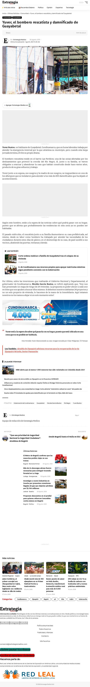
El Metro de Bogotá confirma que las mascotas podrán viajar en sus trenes (37, 458)
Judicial (25, 491)
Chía (62, 599)
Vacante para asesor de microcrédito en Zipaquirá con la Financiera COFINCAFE (31, 379)
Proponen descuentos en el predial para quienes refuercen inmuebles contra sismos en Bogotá (37, 498)
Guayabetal (17, 17)
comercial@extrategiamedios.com (13, 644)
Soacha (31, 491)
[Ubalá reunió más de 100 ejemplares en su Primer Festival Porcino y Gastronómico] (34, 568)
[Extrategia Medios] (10, 2)
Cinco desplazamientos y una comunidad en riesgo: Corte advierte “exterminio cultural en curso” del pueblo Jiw (43, 389)
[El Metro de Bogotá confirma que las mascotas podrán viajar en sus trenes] (61, 458)
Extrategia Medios (19, 40)
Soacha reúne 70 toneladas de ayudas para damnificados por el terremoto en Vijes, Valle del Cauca (38, 393)
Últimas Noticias (13, 13)
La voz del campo (35, 576)
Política (31, 504)
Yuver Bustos (77, 403)
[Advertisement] (45, 126)
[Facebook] (81, 415)
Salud (56, 576)
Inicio (4, 13)
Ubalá (26, 576)
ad (55, 599)
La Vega (25, 476)
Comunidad (25, 13)
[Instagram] (87, 415)
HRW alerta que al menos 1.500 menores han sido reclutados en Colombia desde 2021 (50, 370)
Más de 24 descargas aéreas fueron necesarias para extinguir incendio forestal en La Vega (37, 470)
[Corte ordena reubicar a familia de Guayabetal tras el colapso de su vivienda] (11, 258)
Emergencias (33, 476)
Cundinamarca (22, 599)
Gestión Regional (7, 576)
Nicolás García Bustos (54, 403)
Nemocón (49, 576)
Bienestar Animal (34, 464)
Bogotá (25, 464)
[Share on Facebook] (12, 33)
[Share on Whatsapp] (16, 33)
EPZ (77, 576)
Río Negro (67, 403)
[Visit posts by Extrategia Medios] (5, 40)
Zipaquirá (71, 576)
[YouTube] (84, 415)
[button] (86, 2)
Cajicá (17, 576)
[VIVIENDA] (45, 312)
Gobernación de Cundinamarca (24, 403)
